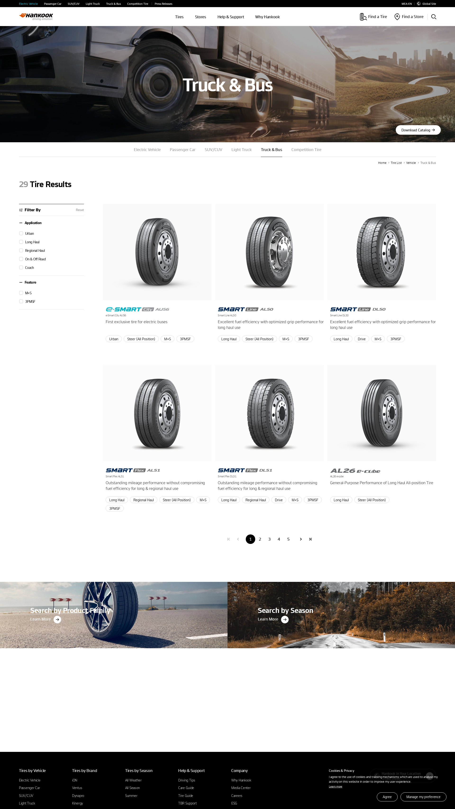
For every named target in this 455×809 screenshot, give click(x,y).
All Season (132, 787)
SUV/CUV (73, 3)
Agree (387, 796)
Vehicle (411, 163)
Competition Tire (137, 3)
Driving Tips (186, 780)
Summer (131, 795)
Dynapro (78, 795)
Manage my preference (423, 796)
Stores (200, 16)
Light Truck (93, 3)
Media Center (241, 787)
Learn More (40, 619)
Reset (80, 210)
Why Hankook (267, 16)
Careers (236, 795)
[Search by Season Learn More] (341, 583)
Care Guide (186, 787)
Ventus (77, 787)
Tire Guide (185, 795)
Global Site (429, 3)
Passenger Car (52, 3)
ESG (234, 803)
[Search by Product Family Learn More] (114, 583)
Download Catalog (415, 130)
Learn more (335, 786)
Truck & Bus (113, 3)
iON (74, 780)
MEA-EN (407, 3)
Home (382, 163)
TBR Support (187, 803)
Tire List (396, 163)
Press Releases (163, 3)
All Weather (133, 780)
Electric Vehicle (28, 3)
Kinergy (77, 803)
